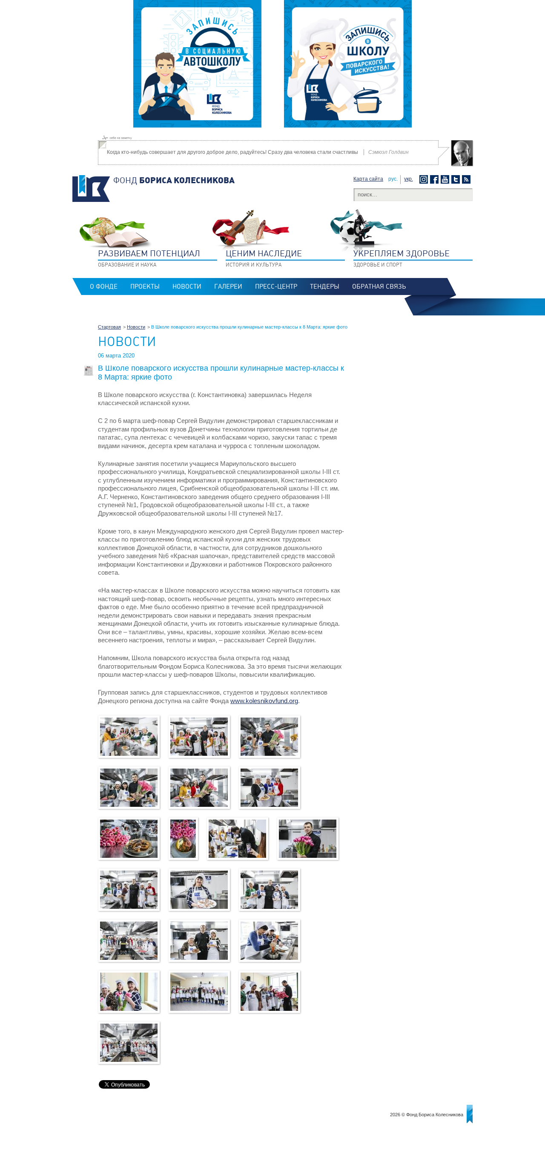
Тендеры (324, 286)
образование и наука (149, 258)
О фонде (104, 286)
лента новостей (467, 179)
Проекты (145, 286)
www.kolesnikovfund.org (264, 700)
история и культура (264, 258)
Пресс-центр (276, 286)
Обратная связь (379, 286)
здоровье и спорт (401, 258)
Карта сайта (368, 179)
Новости (186, 286)
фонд (174, 180)
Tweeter (456, 179)
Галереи (228, 286)
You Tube (446, 179)
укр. (408, 179)
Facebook (435, 179)
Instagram (424, 179)
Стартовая (109, 326)
